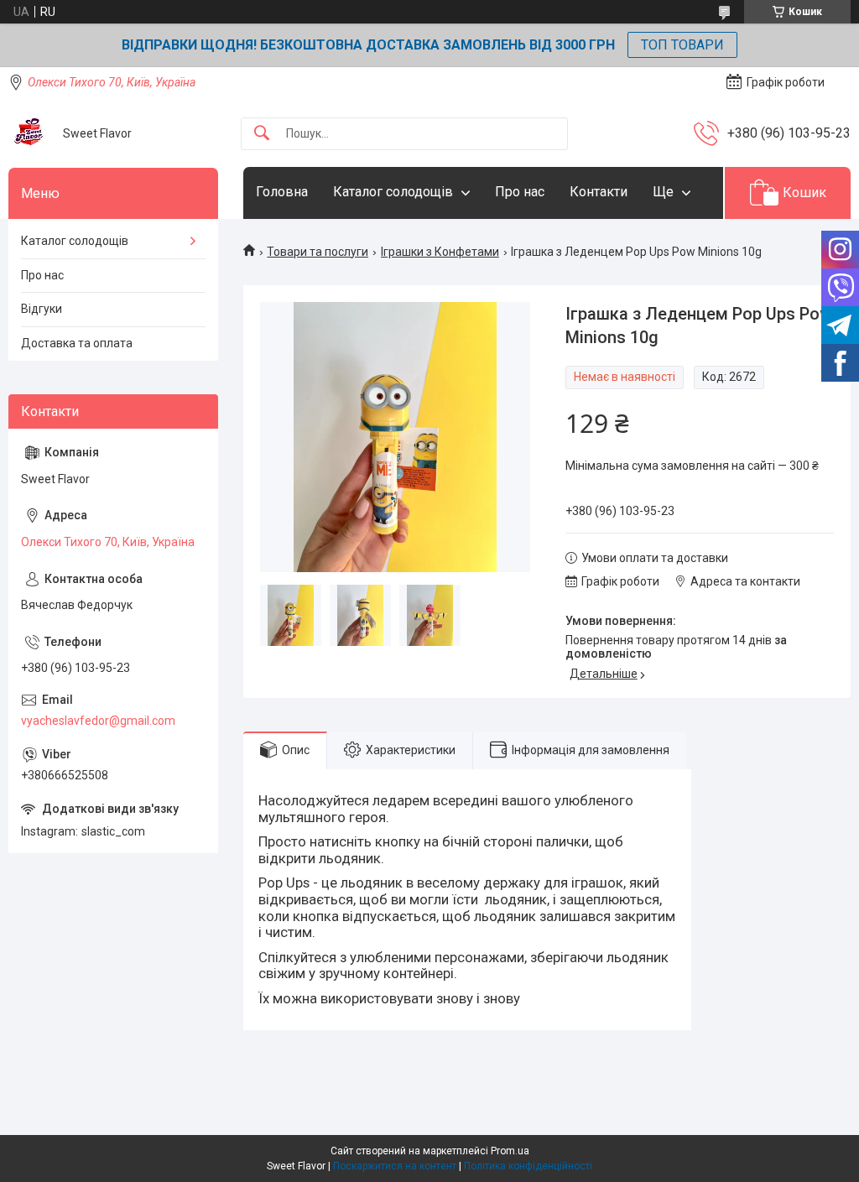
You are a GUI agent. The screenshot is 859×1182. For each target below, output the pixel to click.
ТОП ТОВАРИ (682, 45)
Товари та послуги (317, 251)
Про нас (519, 192)
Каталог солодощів (393, 192)
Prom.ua (510, 1151)
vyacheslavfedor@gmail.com (98, 720)
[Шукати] (261, 134)
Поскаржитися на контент (394, 1166)
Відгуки (41, 308)
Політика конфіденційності (528, 1166)
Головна (282, 192)
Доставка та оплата (77, 343)
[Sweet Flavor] (29, 133)
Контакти (598, 192)
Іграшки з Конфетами (440, 251)
